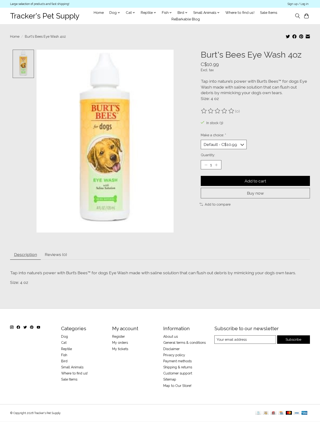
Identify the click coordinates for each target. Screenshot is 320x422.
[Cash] (266, 413)
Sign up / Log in (298, 4)
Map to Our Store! (177, 386)
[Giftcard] (273, 413)
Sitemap (169, 379)
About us (170, 336)
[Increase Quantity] (216, 164)
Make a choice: (213, 135)
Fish (64, 355)
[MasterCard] (289, 413)
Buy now (255, 193)
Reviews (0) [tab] (56, 254)
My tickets (120, 349)
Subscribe (293, 339)
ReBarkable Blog (185, 19)
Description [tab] (25, 254)
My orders (120, 342)
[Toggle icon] (297, 16)
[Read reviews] (218, 111)
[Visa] (297, 413)
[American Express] (304, 413)
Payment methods (177, 361)
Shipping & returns (177, 367)
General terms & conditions (184, 342)
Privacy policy (174, 355)
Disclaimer (171, 349)
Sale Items (268, 13)
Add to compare (218, 204)
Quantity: (208, 155)
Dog (64, 336)
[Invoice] (258, 413)
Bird (64, 361)
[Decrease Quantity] (206, 164)
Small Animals (72, 367)
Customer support (177, 373)
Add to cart (255, 180)
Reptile (66, 349)
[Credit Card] (281, 413)
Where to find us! (239, 13)
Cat (64, 342)
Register (118, 336)
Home (99, 13)
